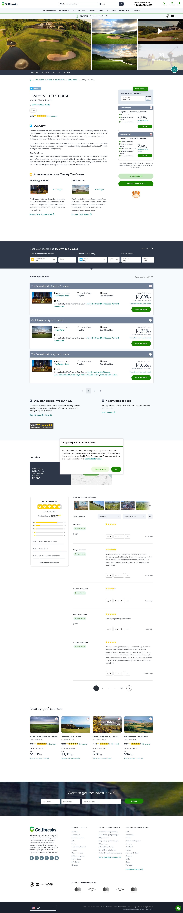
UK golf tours (104, 838)
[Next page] (100, 390)
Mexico (128, 838)
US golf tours (104, 844)
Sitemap (74, 865)
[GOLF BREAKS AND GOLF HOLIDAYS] (10, 4)
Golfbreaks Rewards (78, 847)
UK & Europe (64, 10)
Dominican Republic (133, 841)
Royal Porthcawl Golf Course (99, 304)
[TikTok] (42, 858)
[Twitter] (52, 858)
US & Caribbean (49, 10)
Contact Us (75, 835)
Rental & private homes (107, 850)
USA (127, 832)
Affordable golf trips (106, 847)
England (129, 856)
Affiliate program (77, 856)
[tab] (34, 72)
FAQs (73, 841)
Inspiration (124, 10)
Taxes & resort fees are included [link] (140, 304)
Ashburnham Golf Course (64, 375)
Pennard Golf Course (108, 375)
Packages (45, 73)
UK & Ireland (39, 80)
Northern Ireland (132, 853)
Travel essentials (77, 838)
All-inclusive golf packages (108, 835)
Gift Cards (111, 10)
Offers (92, 10)
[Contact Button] (178, 908)
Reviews (67, 73)
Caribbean (130, 835)
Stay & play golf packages (108, 841)
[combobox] (43, 259)
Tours (100, 10)
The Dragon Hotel (61, 296)
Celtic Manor (72, 80)
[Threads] (47, 858)
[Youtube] (57, 858)
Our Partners (76, 859)
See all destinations (133, 869)
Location (56, 73)
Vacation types (79, 10)
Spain (128, 862)
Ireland (128, 850)
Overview (34, 73)
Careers (74, 850)
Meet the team (77, 853)
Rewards (136, 10)
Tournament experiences (108, 832)
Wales (49, 80)
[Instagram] (37, 858)
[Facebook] (32, 858)
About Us (74, 832)
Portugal (129, 865)
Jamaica (129, 844)
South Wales (59, 80)
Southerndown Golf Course (98, 372)
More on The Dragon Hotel (41, 214)
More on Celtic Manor (80, 214)
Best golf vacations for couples (110, 853)
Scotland (129, 847)
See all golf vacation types (109, 857)
